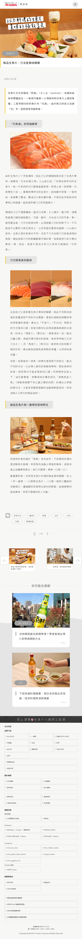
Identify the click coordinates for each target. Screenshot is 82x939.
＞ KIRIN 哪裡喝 (10, 889)
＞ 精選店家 (46, 882)
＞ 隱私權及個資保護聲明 (13, 898)
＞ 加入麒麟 (46, 787)
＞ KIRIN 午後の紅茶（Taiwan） (16, 836)
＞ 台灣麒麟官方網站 (12, 818)
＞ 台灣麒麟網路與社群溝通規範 (16, 917)
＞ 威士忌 (8, 749)
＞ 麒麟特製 (34, 749)
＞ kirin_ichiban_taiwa (50, 848)
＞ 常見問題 (46, 803)
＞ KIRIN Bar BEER (48, 830)
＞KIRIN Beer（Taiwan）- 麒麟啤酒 (17, 830)
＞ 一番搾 (33, 736)
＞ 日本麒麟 (9, 781)
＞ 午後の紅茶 (59, 749)
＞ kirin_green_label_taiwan (15, 854)
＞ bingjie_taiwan (48, 854)
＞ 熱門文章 (9, 882)
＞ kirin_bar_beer (11, 848)
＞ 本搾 (56, 743)
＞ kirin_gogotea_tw (12, 860)
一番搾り (31, 515)
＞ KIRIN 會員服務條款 (12, 911)
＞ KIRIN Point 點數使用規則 (15, 904)
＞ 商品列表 (9, 768)
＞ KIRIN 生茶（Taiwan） (50, 836)
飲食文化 (17, 515)
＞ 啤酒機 (8, 743)
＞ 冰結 (32, 743)
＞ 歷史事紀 (9, 787)
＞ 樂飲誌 (45, 818)
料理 (17, 521)
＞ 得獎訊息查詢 (10, 803)
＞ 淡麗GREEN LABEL (61, 736)
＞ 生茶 (7, 756)
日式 (69, 515)
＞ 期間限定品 (10, 762)
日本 (56, 515)
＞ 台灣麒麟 (46, 781)
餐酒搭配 (30, 521)
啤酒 (44, 515)
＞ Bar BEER (9, 736)
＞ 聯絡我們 (46, 797)
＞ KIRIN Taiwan (11, 870)
